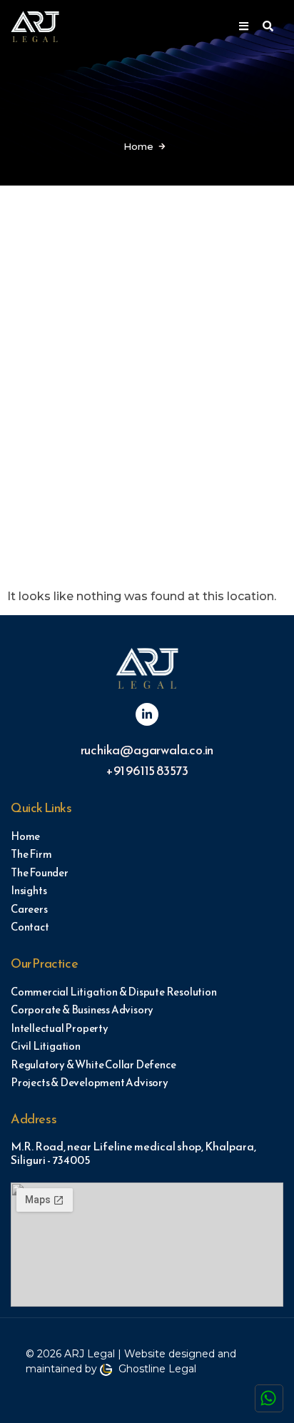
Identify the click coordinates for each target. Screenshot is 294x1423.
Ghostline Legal (156, 1368)
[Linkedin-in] (147, 714)
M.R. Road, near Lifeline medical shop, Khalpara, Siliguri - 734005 (133, 1153)
